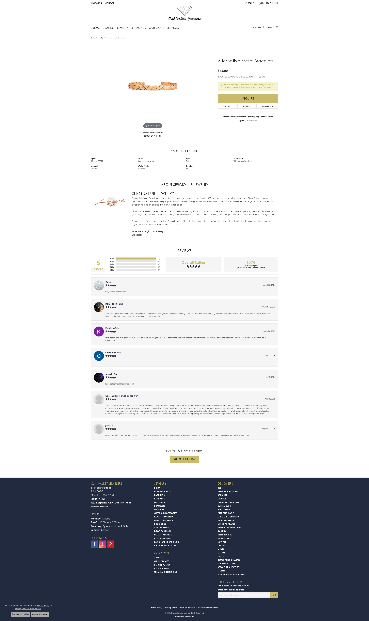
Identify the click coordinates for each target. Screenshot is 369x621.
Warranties (267, 106)
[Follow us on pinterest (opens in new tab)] (110, 544)
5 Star (112, 258)
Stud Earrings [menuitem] (162, 527)
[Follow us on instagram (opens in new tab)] (102, 544)
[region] (153, 86)
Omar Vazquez (113, 352)
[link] (109, 3)
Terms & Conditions (165, 572)
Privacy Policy (163, 568)
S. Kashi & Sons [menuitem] (226, 563)
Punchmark (189, 617)
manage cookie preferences (28, 608)
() (159, 258)
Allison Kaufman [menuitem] (228, 491)
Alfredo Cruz (111, 374)
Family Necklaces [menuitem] (164, 520)
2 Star (112, 267)
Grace (108, 282)
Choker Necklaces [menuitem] (165, 545)
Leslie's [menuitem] (221, 545)
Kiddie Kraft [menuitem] (225, 538)
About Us (159, 557)
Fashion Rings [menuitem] (162, 491)
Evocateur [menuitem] (224, 509)
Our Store (156, 27)
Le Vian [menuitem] (222, 542)
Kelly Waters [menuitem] (225, 534)
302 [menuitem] (219, 488)
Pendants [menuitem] (159, 498)
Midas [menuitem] (221, 549)
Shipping (227, 106)
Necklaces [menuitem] (160, 502)
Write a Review (184, 459)
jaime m (109, 425)
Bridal (95, 27)
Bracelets (137, 234)
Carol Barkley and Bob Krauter (121, 395)
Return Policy (162, 565)
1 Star (112, 270)
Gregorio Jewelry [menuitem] (228, 516)
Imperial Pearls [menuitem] (226, 524)
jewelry (100, 38)
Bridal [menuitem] (157, 488)
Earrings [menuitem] (159, 495)
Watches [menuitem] (159, 509)
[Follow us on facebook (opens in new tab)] (94, 544)
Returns (246, 106)
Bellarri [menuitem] (222, 495)
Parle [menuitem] (221, 556)
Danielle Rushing (114, 303)
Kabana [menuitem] (222, 531)
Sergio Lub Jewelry (146, 161)
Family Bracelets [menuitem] (163, 516)
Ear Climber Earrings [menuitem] (166, 542)
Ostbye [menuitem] (221, 552)
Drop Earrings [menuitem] (162, 531)
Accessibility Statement (208, 607)
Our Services (161, 561)
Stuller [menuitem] (222, 570)
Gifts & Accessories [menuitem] (165, 513)
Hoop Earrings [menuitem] (163, 534)
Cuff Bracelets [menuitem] (162, 538)
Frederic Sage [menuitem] (226, 513)
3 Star (112, 264)
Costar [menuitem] (222, 498)
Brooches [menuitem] (160, 524)
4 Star (112, 261)
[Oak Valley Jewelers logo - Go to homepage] (184, 13)
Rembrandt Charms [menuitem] (229, 560)
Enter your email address (231, 589)
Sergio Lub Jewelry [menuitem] (229, 567)
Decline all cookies (20, 614)
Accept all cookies (40, 614)
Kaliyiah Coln (112, 328)
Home (93, 38)
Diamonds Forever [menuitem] (229, 502)
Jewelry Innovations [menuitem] (230, 527)
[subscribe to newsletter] (274, 595)
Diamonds (138, 27)
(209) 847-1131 (152, 135)
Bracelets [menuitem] (159, 506)
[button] (96, 3)
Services (173, 27)
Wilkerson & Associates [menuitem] (231, 574)
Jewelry (122, 27)
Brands (108, 27)
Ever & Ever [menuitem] (224, 506)
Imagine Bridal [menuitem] (226, 520)
